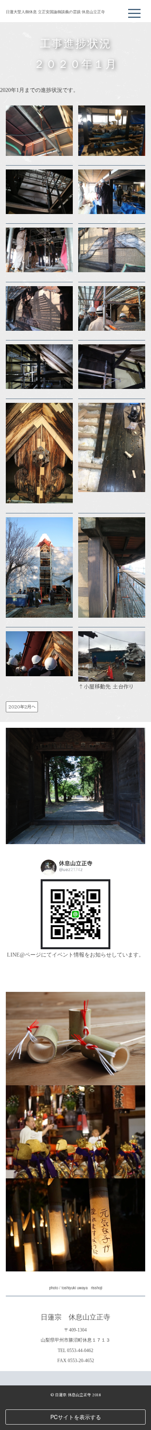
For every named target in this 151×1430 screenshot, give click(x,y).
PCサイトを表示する (75, 1417)
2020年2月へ (22, 707)
